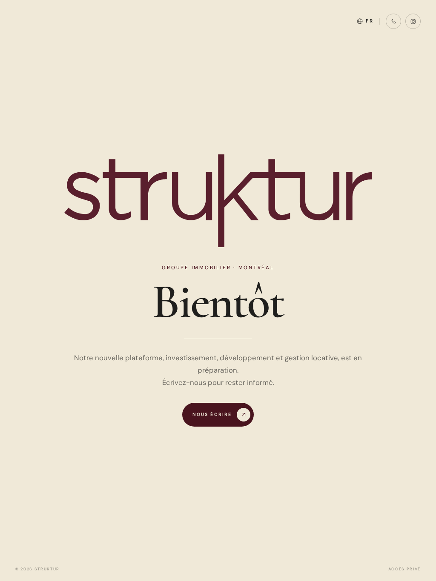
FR (369, 21)
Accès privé (404, 569)
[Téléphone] (393, 21)
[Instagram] (413, 21)
